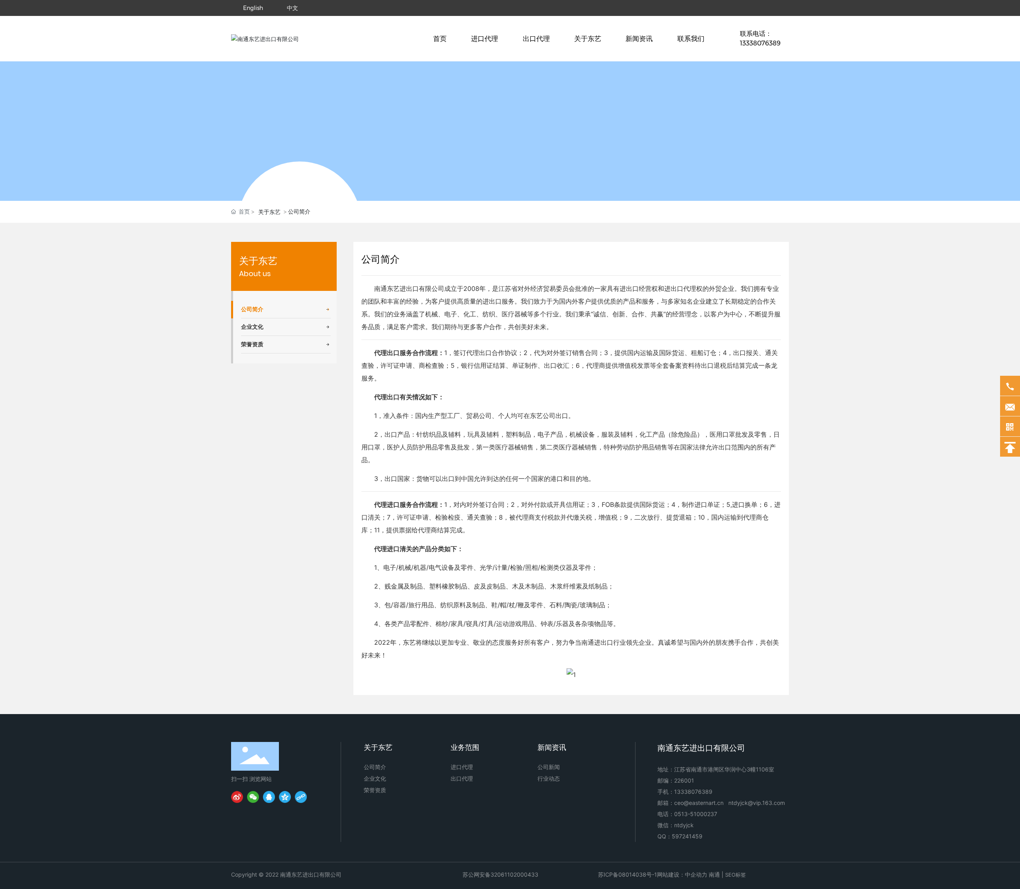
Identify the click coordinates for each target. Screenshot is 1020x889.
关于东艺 (258, 261)
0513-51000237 (695, 814)
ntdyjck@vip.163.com (756, 802)
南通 (714, 874)
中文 (292, 7)
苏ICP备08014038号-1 (627, 874)
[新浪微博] (237, 797)
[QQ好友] (269, 797)
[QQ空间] (285, 797)
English (253, 8)
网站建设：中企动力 (682, 874)
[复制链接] (301, 797)
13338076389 (693, 791)
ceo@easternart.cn (699, 802)
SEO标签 (735, 874)
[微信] (253, 797)
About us (255, 274)
